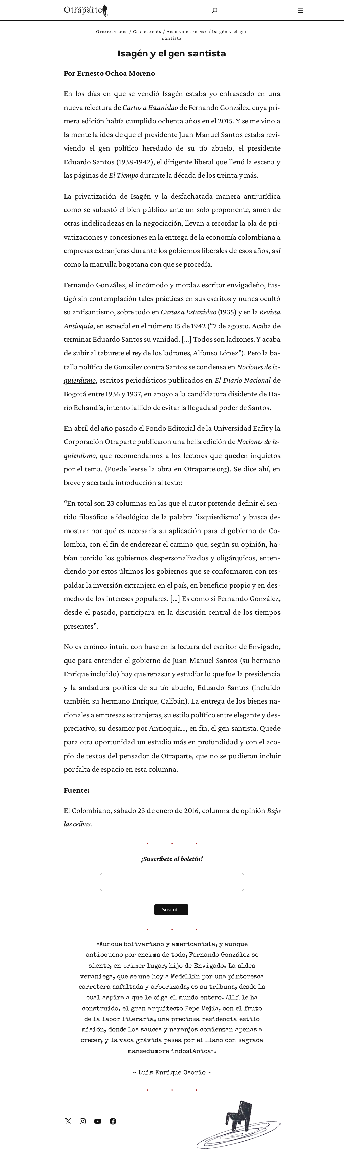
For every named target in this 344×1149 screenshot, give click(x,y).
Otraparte (176, 755)
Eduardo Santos (89, 161)
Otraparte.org (112, 31)
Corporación (147, 31)
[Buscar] (214, 10)
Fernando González (94, 284)
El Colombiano (87, 810)
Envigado (263, 646)
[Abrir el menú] (301, 10)
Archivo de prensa (187, 31)
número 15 (164, 325)
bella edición (206, 441)
